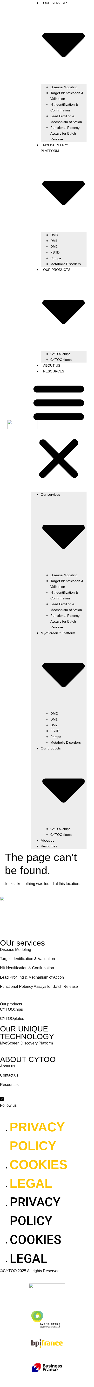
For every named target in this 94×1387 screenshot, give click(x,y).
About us (51, 365)
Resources (53, 371)
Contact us (9, 1075)
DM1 (54, 241)
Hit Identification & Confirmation (64, 107)
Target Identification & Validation (66, 96)
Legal (31, 1183)
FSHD (55, 252)
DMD (54, 235)
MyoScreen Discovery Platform (26, 1043)
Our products (11, 1004)
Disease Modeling (64, 87)
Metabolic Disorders (65, 264)
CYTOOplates (61, 360)
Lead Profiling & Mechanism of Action (66, 119)
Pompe (55, 258)
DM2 (54, 246)
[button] (58, 431)
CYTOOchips (60, 354)
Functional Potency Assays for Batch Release (65, 133)
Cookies (38, 1165)
